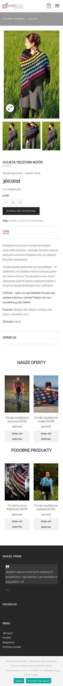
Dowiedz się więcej (39, 680)
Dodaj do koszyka (21, 210)
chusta (12, 220)
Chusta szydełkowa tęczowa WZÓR (17, 419)
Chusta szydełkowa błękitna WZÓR (46, 507)
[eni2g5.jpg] (12, 136)
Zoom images (10, 108)
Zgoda (18, 680)
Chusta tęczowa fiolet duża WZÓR (17, 507)
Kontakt (7, 637)
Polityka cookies (12, 647)
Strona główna (14, 19)
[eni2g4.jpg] (31, 135)
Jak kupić (8, 633)
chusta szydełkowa (30, 220)
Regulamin (9, 642)
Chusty (33, 19)
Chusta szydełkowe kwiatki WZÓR (46, 419)
